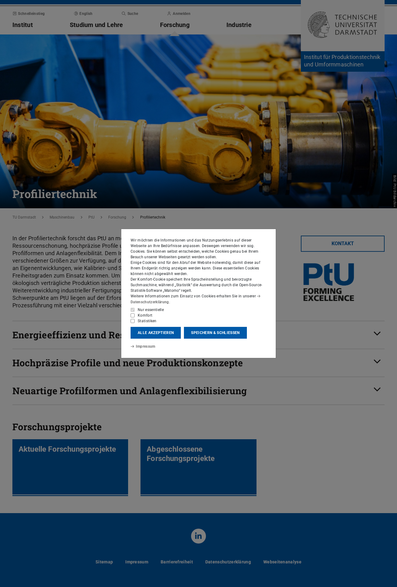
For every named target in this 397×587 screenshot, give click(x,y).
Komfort (145, 315)
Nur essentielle (151, 310)
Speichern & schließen (215, 333)
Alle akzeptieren (156, 333)
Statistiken (147, 321)
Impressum (145, 346)
